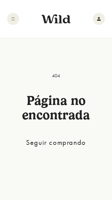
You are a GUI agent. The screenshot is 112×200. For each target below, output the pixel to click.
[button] (13, 19)
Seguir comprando (56, 142)
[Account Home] (99, 19)
